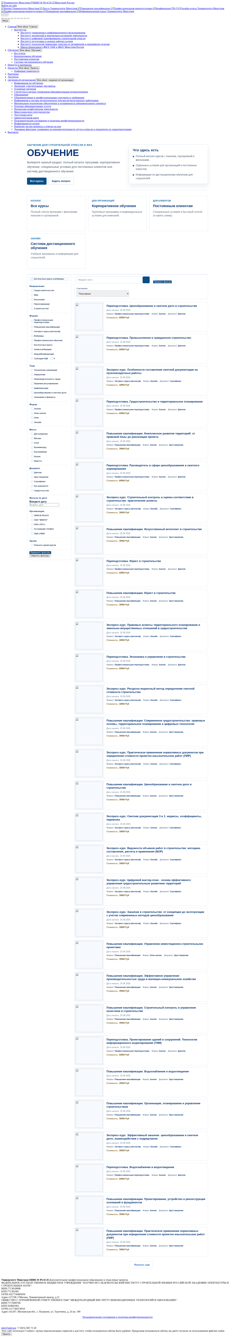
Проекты (12, 68)
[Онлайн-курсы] (201, 8)
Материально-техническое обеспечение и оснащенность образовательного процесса (60, 103)
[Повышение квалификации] (94, 8)
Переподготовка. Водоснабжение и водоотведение (140, 1167)
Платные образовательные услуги (32, 106)
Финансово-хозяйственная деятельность (36, 109)
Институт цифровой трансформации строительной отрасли (53, 38)
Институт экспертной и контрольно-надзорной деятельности (53, 35)
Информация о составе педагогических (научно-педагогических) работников (56, 100)
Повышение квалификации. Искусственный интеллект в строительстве (154, 529)
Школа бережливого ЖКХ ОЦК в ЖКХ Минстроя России (52, 47)
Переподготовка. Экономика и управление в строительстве (145, 656)
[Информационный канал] (105, 11)
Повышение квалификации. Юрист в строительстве (141, 593)
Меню (5, 21)
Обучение (13, 50)
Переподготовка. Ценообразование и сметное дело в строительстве (151, 305)
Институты (20, 29)
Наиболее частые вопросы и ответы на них (37, 126)
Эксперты (13, 76)
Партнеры (13, 74)
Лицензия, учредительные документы (34, 86)
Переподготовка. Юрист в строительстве (133, 561)
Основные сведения (25, 89)
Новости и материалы (20, 64)
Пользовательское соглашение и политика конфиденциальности (49, 120)
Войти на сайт (9, 5)
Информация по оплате (27, 123)
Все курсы (19, 53)
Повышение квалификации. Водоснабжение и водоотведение (147, 1071)
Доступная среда (23, 114)
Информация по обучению (28, 83)
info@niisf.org (8, 1328)
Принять (7, 1334)
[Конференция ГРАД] (165, 8)
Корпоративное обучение (28, 56)
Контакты (13, 132)
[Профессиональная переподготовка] (132, 8)
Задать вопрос (60, 181)
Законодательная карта (26, 117)
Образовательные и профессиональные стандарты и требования (49, 97)
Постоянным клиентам (26, 59)
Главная (12, 26)
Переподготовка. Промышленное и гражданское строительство (148, 337)
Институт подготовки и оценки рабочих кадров (46, 41)
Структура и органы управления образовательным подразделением (51, 91)
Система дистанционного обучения (33, 62)
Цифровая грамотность (26, 71)
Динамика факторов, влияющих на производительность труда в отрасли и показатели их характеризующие (73, 129)
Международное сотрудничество (32, 112)
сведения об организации (21, 80)
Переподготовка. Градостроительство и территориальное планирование (154, 401)
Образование (21, 94)
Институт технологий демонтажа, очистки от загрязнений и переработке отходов (65, 44)
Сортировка (82, 288)
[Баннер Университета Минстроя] (20, 8)
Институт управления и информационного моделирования (52, 32)
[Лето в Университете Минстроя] (59, 8)
